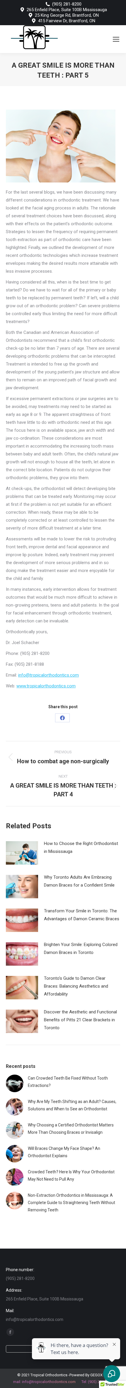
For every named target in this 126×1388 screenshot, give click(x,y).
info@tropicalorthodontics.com (48, 675)
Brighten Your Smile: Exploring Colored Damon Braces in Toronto (81, 948)
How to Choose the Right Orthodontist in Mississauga (81, 847)
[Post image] (22, 853)
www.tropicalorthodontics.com (46, 686)
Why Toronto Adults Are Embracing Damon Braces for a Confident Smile (79, 881)
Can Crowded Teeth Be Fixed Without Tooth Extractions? (68, 1082)
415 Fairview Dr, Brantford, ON (66, 20)
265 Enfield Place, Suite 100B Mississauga (67, 9)
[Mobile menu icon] (116, 39)
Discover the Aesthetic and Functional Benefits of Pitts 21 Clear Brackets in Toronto (80, 1019)
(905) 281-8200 (66, 4)
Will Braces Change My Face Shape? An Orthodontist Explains (64, 1152)
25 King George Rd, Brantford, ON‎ (67, 15)
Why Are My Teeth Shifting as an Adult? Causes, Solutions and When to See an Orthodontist (72, 1105)
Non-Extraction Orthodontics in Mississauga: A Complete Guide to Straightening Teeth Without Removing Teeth (71, 1202)
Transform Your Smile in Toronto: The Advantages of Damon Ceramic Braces (81, 914)
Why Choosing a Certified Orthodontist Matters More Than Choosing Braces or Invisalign (71, 1129)
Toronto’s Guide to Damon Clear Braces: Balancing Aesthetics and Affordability (76, 986)
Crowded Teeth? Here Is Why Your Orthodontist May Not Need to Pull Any (71, 1176)
